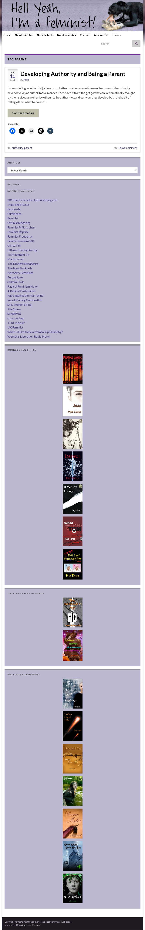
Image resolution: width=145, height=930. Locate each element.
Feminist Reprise (18, 232)
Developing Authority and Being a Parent (72, 73)
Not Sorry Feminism (20, 273)
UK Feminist (15, 327)
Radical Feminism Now (22, 286)
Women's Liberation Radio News (28, 336)
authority (17, 147)
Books (116, 35)
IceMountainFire (18, 254)
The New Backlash (19, 268)
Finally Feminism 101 (20, 241)
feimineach (14, 213)
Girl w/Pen (14, 245)
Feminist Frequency (19, 236)
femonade (13, 209)
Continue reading (23, 112)
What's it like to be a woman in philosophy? (35, 332)
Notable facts (45, 35)
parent (28, 147)
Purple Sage (15, 277)
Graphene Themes (30, 925)
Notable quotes (66, 35)
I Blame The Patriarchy (22, 250)
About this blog (24, 35)
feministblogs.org (18, 222)
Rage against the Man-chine (25, 295)
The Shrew (14, 309)
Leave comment (128, 147)
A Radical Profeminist (21, 291)
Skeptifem (14, 313)
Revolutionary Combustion (24, 300)
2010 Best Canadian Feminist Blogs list (32, 200)
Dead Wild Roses (18, 204)
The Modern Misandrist (22, 263)
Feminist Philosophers (21, 227)
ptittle (26, 79)
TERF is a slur (16, 323)
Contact (84, 35)
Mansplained (15, 259)
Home (7, 35)
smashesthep (15, 318)
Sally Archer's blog (19, 304)
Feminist (12, 218)
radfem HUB (15, 282)
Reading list (100, 35)
